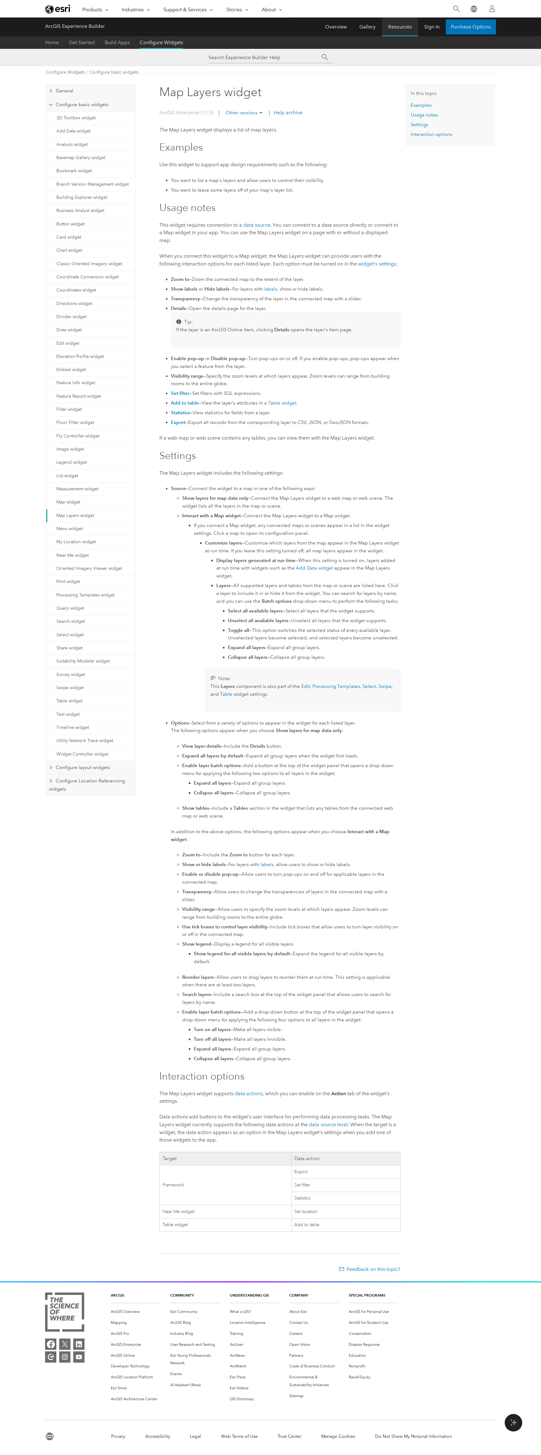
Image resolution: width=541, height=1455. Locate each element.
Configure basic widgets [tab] (82, 104)
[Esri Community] (50, 1357)
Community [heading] (182, 1295)
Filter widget (69, 409)
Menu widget (69, 528)
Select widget (70, 634)
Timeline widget (72, 727)
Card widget (68, 237)
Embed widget (71, 369)
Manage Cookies (338, 1436)
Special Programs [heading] (367, 1295)
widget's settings (377, 264)
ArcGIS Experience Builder (75, 26)
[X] (64, 1344)
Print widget (68, 581)
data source (256, 225)
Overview (336, 27)
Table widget (69, 701)
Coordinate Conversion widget (87, 277)
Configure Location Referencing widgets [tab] (87, 785)
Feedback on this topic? (373, 1269)
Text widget (68, 714)
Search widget (70, 621)
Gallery (367, 27)
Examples (421, 105)
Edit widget (67, 343)
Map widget (68, 502)
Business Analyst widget (80, 210)
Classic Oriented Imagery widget (89, 263)
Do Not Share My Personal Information (413, 1436)
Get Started (82, 42)
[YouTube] (79, 1357)
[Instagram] (64, 1357)
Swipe (385, 686)
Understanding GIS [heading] (249, 1295)
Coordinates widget (76, 290)
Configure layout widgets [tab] (83, 767)
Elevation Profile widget (80, 356)
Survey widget (70, 674)
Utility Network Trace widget (84, 740)
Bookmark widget (74, 170)
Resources (400, 27)
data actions (249, 1093)
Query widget (70, 608)
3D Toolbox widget (75, 118)
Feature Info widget (75, 382)
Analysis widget (72, 144)
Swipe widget (70, 687)
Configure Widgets (161, 42)
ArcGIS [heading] (117, 1295)
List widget (67, 475)
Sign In (432, 27)
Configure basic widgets (114, 72)
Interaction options (431, 134)
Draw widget (69, 330)
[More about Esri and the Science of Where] (64, 1313)
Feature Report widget (78, 396)
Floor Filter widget (75, 422)
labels (270, 289)
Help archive (287, 113)
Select (369, 686)
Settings (419, 124)
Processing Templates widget (85, 595)
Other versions (242, 113)
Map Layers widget (75, 515)
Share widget (69, 648)
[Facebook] (50, 1344)
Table (226, 694)
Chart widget (69, 250)
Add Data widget (73, 131)
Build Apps (117, 42)
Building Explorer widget (81, 197)
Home (52, 42)
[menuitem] (135, 1311)
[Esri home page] (58, 9)
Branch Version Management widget (92, 184)
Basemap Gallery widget (80, 157)
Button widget (70, 224)
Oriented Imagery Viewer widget (89, 568)
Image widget (70, 449)
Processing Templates (336, 686)
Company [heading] (298, 1295)
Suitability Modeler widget (83, 661)
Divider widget (71, 316)
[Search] (456, 9)
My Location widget (76, 541)
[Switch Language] (473, 9)
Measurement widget (77, 489)
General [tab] (64, 91)
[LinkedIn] (79, 1344)
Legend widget (71, 462)
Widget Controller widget (82, 754)
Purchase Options (471, 27)
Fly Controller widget (77, 436)
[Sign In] (492, 8)
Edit (305, 686)
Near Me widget (72, 555)
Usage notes (424, 115)
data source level (328, 1124)
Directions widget (74, 303)
